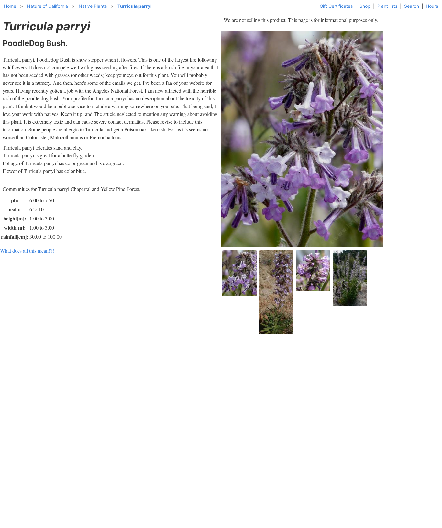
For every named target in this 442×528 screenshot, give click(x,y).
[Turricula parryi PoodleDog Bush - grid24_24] (350, 278)
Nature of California (47, 6)
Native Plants (93, 6)
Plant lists (387, 6)
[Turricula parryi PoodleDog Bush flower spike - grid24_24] (276, 292)
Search (411, 6)
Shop (364, 6)
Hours (432, 6)
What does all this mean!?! (27, 250)
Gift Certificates (336, 6)
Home (10, 6)
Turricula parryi (134, 6)
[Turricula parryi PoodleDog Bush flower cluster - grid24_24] (313, 270)
